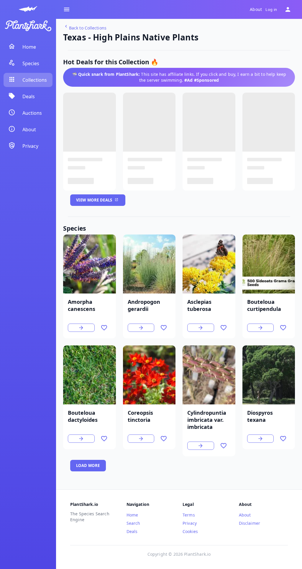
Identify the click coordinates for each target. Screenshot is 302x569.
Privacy (190, 523)
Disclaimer (249, 523)
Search (133, 523)
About (256, 9)
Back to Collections (87, 28)
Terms (189, 515)
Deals (132, 531)
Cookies (190, 531)
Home (132, 515)
